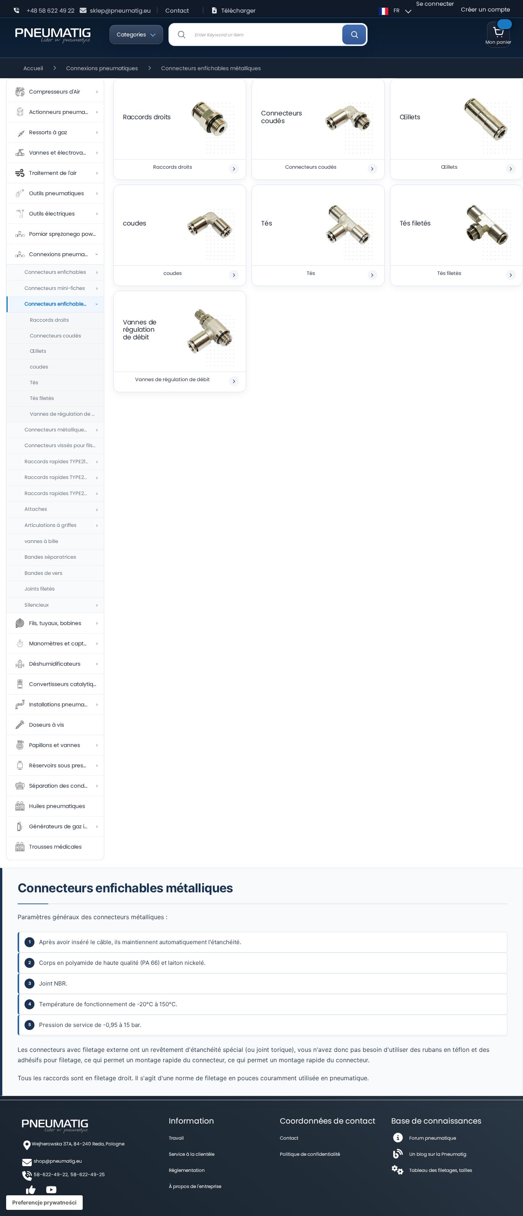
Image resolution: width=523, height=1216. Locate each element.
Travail (176, 1138)
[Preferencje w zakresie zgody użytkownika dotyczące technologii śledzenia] (44, 1202)
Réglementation (187, 1170)
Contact (177, 11)
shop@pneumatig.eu (58, 1161)
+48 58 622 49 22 (50, 11)
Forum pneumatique (432, 1138)
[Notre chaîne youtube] (51, 1192)
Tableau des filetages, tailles (440, 1170)
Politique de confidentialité (310, 1154)
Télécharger (238, 11)
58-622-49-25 (87, 1174)
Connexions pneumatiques (102, 68)
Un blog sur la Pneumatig (437, 1154)
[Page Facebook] (30, 1192)
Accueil (33, 68)
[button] (394, 10)
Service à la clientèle (191, 1154)
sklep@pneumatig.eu (120, 11)
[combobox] (268, 34)
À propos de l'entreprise (195, 1186)
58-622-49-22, (51, 1174)
